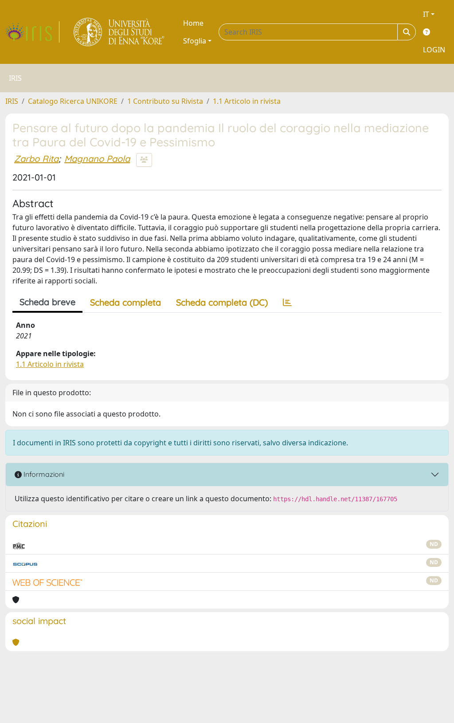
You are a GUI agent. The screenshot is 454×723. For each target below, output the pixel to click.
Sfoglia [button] (194, 41)
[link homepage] (32, 32)
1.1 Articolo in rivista (247, 101)
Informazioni (43, 474)
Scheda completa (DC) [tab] (222, 302)
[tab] (287, 302)
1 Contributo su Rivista (165, 101)
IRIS (11, 101)
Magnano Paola (97, 158)
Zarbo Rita (36, 158)
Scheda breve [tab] (47, 301)
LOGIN (434, 50)
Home (193, 23)
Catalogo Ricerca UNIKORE (72, 101)
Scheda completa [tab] (125, 302)
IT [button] (426, 14)
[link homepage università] (119, 32)
